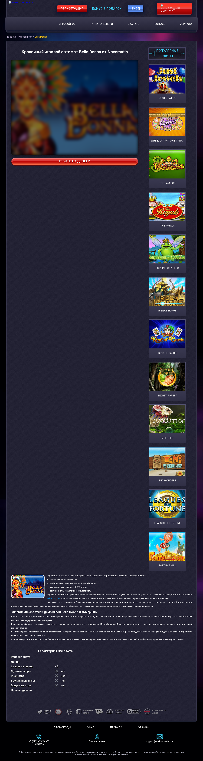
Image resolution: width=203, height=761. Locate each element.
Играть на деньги (74, 161)
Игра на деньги (102, 23)
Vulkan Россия (53, 598)
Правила (116, 727)
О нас (90, 727)
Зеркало (186, 23)
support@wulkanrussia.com (160, 741)
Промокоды (62, 727)
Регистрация (72, 9)
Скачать (133, 23)
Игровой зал (67, 23)
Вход (135, 9)
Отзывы (143, 727)
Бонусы (159, 23)
